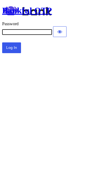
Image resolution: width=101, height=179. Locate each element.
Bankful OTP (27, 10)
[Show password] (60, 31)
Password (10, 23)
